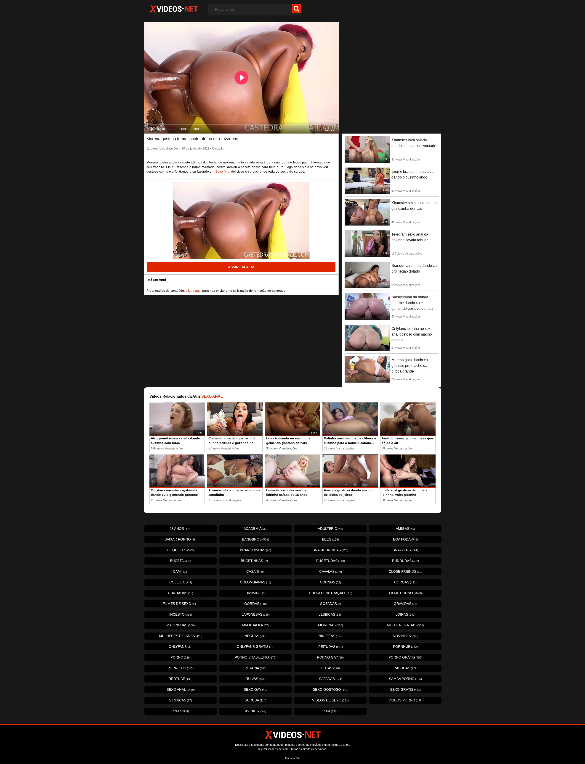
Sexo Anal (222, 171)
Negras (255, 636)
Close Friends (405, 571)
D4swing (255, 593)
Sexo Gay (255, 689)
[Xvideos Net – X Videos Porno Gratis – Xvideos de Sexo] (173, 9)
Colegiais (180, 582)
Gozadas (330, 604)
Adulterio (330, 528)
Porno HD (181, 668)
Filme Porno (405, 593)
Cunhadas (180, 593)
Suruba (255, 700)
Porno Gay (330, 657)
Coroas (405, 582)
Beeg (330, 539)
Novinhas (405, 636)
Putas (330, 668)
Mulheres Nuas (405, 625)
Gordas (255, 604)
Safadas (330, 679)
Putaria (255, 668)
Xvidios (255, 711)
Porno (180, 657)
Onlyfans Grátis (255, 646)
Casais (255, 571)
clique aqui (193, 290)
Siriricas (180, 700)
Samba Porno (405, 679)
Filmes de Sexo (181, 604)
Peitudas (330, 646)
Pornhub (405, 646)
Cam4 (180, 571)
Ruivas (256, 679)
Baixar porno (181, 539)
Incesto (180, 614)
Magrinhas (180, 625)
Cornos (330, 582)
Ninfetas (331, 636)
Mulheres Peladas (180, 636)
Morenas (330, 625)
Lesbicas (331, 614)
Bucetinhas (255, 561)
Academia (255, 528)
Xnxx (180, 711)
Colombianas (255, 582)
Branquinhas (255, 550)
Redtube (180, 679)
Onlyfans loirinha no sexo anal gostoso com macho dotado (412, 334)
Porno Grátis (405, 657)
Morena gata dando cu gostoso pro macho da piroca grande (409, 365)
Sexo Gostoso (330, 689)
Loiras (405, 614)
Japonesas (256, 614)
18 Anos (180, 528)
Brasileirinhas (330, 550)
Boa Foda (405, 539)
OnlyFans (180, 646)
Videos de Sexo (330, 700)
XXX (330, 711)
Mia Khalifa (255, 625)
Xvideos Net (292, 758)
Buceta (180, 561)
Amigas (405, 528)
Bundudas (405, 561)
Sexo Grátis (405, 689)
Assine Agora (241, 267)
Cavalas (330, 571)
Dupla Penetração (330, 593)
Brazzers (405, 550)
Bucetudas (330, 561)
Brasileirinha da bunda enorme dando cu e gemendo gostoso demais (412, 302)
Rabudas (405, 668)
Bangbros (255, 539)
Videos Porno (405, 700)
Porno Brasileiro (255, 657)
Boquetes (180, 550)
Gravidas (405, 604)
